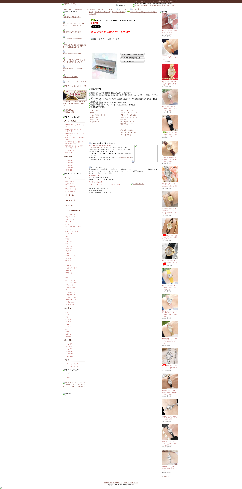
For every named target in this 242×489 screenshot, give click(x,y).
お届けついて (94, 117)
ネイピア (68, 265)
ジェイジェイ (69, 241)
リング (67, 373)
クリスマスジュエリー (72, 366)
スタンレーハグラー (71, 256)
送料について (94, 119)
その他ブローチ (70, 295)
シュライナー (69, 246)
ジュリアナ (68, 248)
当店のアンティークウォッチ (130, 117)
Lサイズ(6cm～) (70, 191)
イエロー (68, 324)
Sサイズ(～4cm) (70, 186)
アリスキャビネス (71, 214)
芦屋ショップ (101, 9)
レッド (67, 312)
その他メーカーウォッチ (73, 150)
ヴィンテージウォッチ (102, 12)
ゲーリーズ (68, 234)
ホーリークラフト (71, 280)
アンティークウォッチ (123, 157)
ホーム (91, 12)
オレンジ (68, 322)
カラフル (68, 334)
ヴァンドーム (69, 219)
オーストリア (69, 224)
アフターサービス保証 (128, 115)
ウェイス (68, 221)
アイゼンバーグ (70, 217)
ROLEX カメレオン (118, 12)
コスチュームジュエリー (98, 148)
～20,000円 (68, 346)
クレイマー (68, 229)
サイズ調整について (127, 122)
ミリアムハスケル (71, 282)
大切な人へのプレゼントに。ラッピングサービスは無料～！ (78, 384)
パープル (68, 326)
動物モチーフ (69, 181)
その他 (67, 377)
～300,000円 (69, 165)
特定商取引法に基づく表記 (113, 483)
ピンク (67, 314)
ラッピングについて (127, 110)
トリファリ (68, 263)
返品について (94, 122)
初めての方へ (68, 9)
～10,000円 (68, 344)
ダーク (67, 331)
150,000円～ (69, 356)
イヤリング (70, 205)
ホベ (66, 277)
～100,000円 (69, 160)
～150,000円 (69, 353)
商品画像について (126, 124)
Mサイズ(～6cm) (70, 189)
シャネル (68, 243)
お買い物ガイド (79, 9)
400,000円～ (69, 170)
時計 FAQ (123, 119)
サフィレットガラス (71, 364)
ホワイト (68, 329)
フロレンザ (68, 273)
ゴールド (68, 336)
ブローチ (68, 375)
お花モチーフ (69, 184)
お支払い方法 (94, 113)
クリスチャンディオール (73, 226)
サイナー (68, 239)
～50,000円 (68, 349)
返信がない (112, 9)
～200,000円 (69, 163)
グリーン (68, 319)
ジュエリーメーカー (73, 211)
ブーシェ (68, 275)
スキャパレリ (69, 253)
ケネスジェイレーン (71, 231)
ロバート (68, 290)
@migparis (165, 476)
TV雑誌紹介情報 (68, 112)
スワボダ (68, 258)
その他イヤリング (71, 299)
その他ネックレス (71, 297)
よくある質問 (91, 9)
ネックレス (70, 195)
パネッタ (68, 270)
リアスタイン (69, 285)
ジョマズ (68, 251)
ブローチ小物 (69, 304)
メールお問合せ (125, 135)
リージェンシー (70, 287)
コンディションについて (128, 113)
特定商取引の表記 (126, 130)
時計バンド (68, 152)
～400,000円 (69, 167)
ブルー (67, 317)
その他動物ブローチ (71, 292)
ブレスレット (70, 200)
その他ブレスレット (71, 302)
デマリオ (68, 260)
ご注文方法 (94, 110)
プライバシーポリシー (128, 132)
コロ (66, 236)
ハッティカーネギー (71, 268)
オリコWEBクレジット (97, 115)
